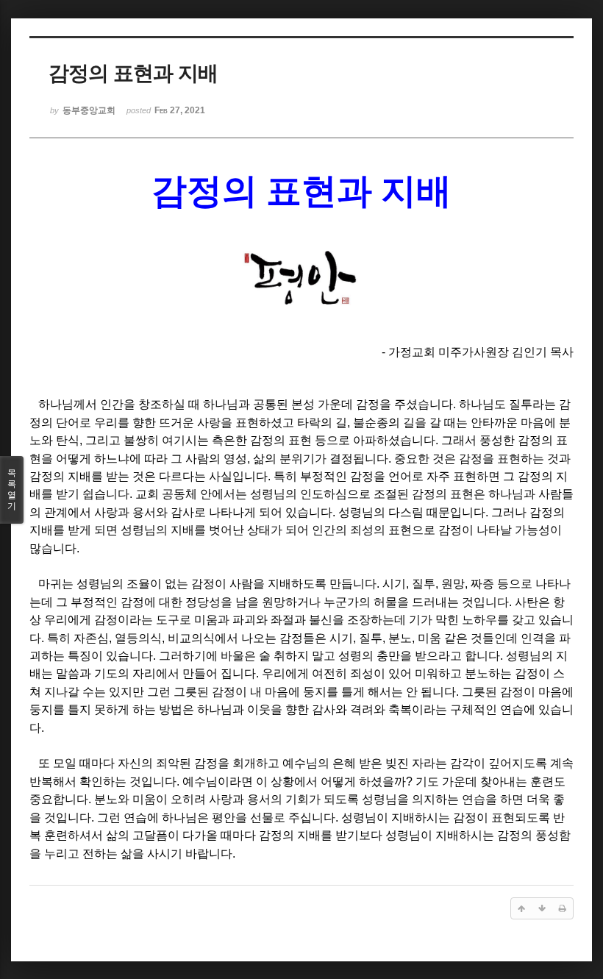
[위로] (521, 908)
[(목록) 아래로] (542, 908)
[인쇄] (562, 908)
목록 (11, 489)
